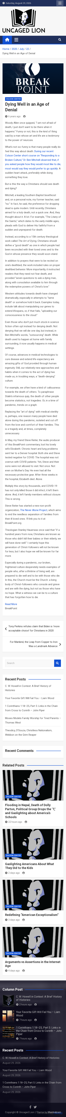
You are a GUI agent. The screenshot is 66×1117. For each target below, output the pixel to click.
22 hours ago (15, 822)
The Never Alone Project (33, 510)
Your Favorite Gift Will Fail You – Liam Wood (29, 698)
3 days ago (14, 919)
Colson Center (13, 99)
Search (57, 663)
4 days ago (14, 970)
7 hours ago (25, 1020)
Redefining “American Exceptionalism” (32, 915)
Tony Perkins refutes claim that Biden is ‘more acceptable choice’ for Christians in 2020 (34, 628)
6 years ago (14, 116)
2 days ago (14, 873)
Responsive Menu (59, 3)
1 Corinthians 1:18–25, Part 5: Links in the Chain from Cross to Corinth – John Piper (39, 1031)
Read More (11, 604)
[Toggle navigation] (16, 40)
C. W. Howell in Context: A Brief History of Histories (31, 1057)
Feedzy (58, 1113)
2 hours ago (25, 1004)
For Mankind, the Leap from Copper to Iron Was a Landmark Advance (34, 644)
